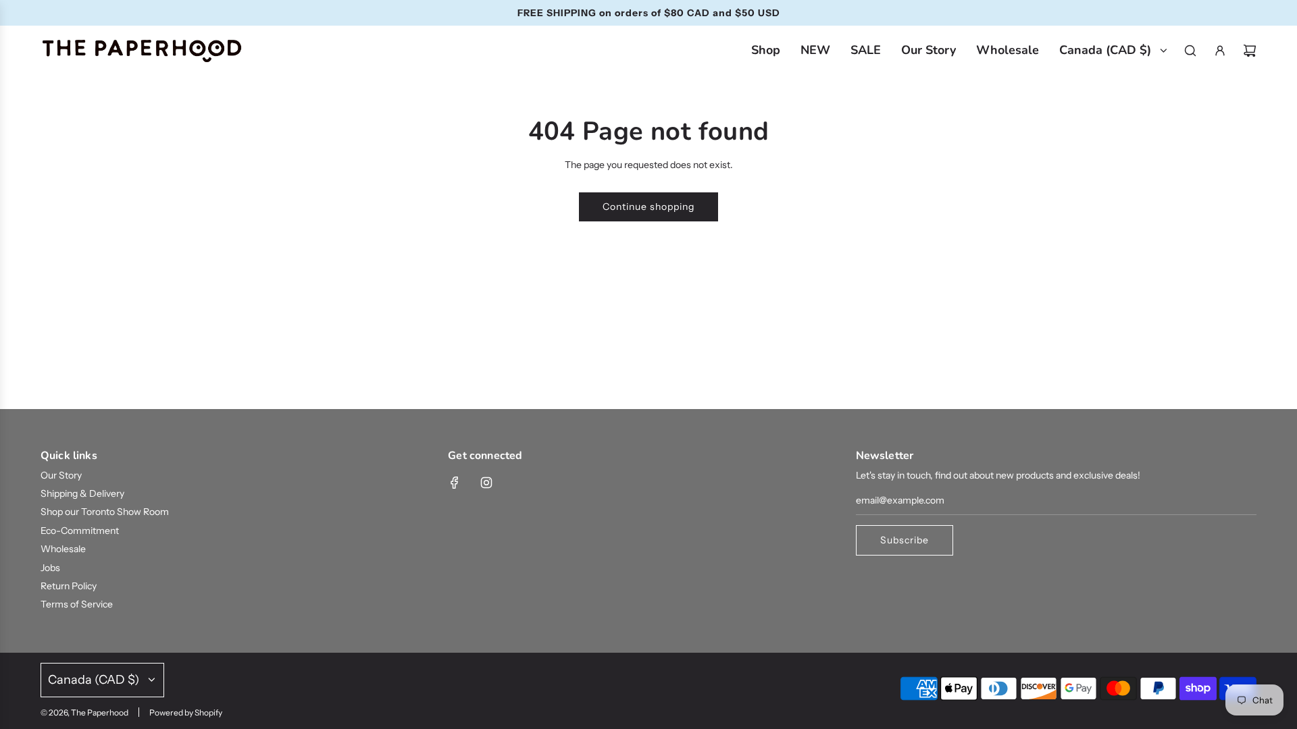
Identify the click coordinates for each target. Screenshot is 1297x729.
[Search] (1190, 50)
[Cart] (1250, 50)
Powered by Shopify (185, 712)
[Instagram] (486, 482)
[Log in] (1220, 50)
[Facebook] (454, 482)
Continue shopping (648, 206)
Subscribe (904, 540)
